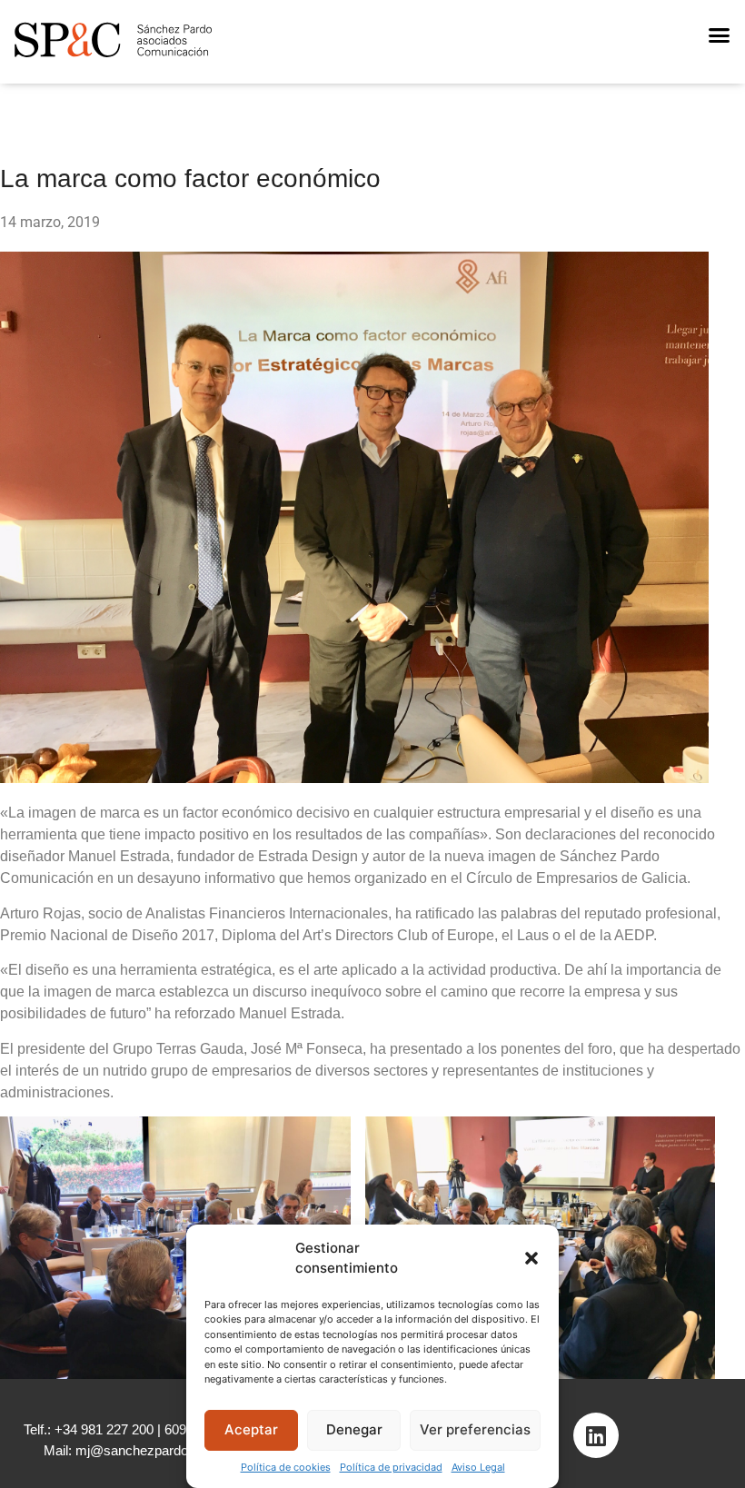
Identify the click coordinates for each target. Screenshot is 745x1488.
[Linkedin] (596, 1435)
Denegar (354, 1429)
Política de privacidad (391, 1467)
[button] (531, 1258)
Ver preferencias (475, 1429)
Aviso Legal (478, 1467)
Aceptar (251, 1429)
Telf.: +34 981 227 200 (89, 1429)
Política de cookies (286, 1467)
